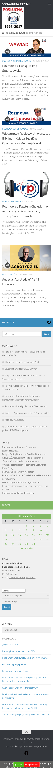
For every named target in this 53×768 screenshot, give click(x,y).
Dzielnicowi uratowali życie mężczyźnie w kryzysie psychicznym (25, 696)
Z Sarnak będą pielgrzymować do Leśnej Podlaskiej (25, 714)
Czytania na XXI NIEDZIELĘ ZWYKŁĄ (21, 368)
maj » (30, 548)
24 (40, 539)
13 (12, 535)
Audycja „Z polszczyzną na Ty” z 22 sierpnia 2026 (27, 413)
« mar (23, 548)
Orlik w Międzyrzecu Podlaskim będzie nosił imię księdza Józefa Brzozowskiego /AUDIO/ (24, 706)
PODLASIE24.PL (9, 638)
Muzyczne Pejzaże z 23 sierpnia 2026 (22, 362)
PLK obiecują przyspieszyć (14, 664)
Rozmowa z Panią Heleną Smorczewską (19, 68)
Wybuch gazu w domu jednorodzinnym (20, 687)
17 (40, 535)
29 (26, 544)
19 (6, 539)
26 (6, 544)
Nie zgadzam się (32, 764)
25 (47, 539)
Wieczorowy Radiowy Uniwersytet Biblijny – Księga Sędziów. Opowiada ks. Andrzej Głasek (26, 138)
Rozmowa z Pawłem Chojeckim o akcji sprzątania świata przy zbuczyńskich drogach (25, 211)
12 (6, 535)
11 (47, 530)
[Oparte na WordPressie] (16, 746)
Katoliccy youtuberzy (14, 420)
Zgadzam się (19, 764)
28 (19, 544)
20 (12, 539)
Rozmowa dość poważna (15, 128)
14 (19, 535)
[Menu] (49, 3)
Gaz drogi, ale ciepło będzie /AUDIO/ (18, 651)
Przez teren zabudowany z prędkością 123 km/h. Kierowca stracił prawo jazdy (24, 679)
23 (33, 539)
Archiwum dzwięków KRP (16, 3)
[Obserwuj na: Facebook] (49, 322)
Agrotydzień (8, 274)
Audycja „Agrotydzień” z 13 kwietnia (20, 282)
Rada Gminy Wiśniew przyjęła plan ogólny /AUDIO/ (25, 657)
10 (40, 530)
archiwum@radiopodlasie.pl (22, 577)
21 (19, 539)
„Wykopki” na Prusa (11, 644)
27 (12, 544)
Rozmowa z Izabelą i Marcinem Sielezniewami (26, 406)
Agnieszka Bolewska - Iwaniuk (17, 60)
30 (33, 544)
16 (33, 535)
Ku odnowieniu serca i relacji (15, 671)
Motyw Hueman (40, 746)
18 (47, 535)
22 (26, 539)
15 (26, 535)
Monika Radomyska (11, 201)
